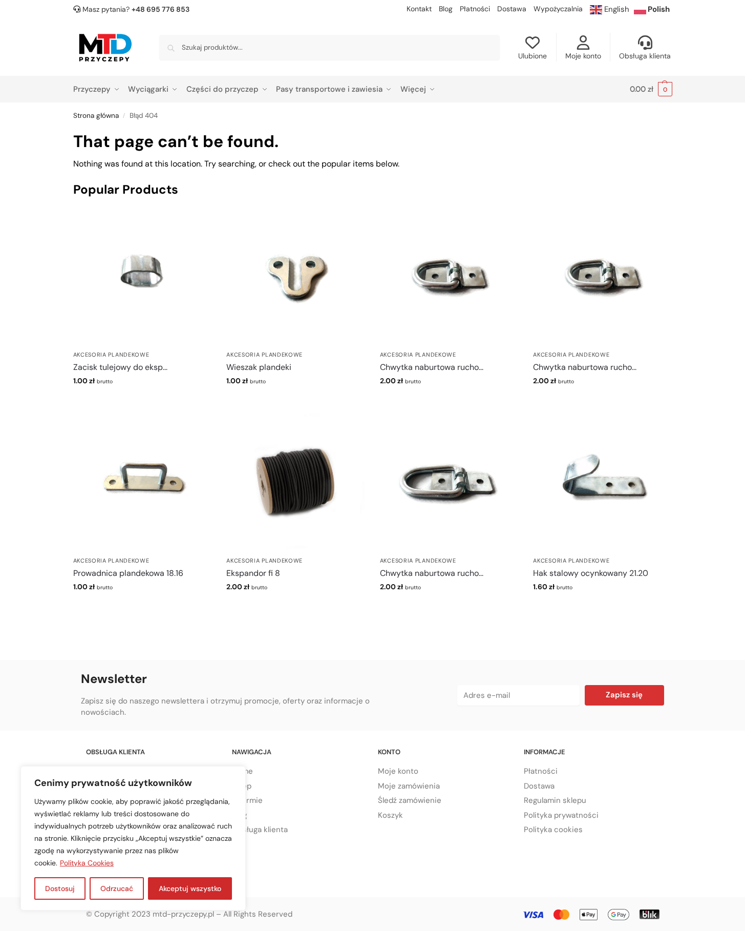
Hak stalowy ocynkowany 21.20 (590, 573)
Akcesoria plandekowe (111, 354)
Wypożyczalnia (558, 8)
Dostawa (511, 8)
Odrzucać (116, 888)
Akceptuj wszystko (190, 888)
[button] (651, 89)
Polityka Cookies (87, 862)
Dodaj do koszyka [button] (142, 402)
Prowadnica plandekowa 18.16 (128, 573)
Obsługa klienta (645, 55)
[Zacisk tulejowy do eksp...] (142, 276)
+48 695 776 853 (160, 9)
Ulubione (532, 55)
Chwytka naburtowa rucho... (431, 367)
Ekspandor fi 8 (253, 573)
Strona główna (96, 115)
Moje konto (583, 55)
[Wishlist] (195, 222)
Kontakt (419, 8)
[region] (133, 838)
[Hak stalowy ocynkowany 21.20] (602, 482)
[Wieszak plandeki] (295, 276)
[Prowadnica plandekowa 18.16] (142, 482)
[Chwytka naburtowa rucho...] (449, 276)
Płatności (475, 8)
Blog (446, 8)
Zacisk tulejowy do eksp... (120, 367)
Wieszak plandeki (258, 367)
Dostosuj (60, 888)
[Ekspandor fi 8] (295, 482)
